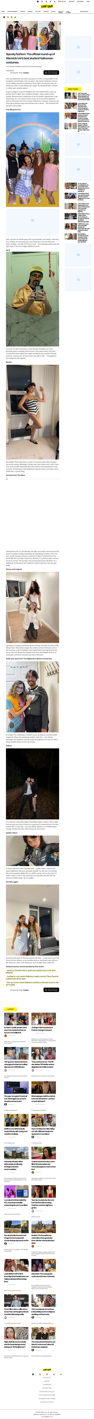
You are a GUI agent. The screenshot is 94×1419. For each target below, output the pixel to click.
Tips (88, 1)
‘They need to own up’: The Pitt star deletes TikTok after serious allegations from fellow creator (42, 1064)
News (3, 11)
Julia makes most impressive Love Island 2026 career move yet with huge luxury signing (84, 207)
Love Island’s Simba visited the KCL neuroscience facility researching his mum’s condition (15, 1202)
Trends (22, 11)
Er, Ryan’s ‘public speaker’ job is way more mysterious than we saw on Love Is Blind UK (15, 1030)
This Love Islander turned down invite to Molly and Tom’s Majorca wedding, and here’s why (43, 1311)
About (47, 1381)
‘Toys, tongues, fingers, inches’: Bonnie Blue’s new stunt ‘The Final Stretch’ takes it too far (84, 127)
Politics (38, 11)
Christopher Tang (16, 73)
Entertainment (13, 11)
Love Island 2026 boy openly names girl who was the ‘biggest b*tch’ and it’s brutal (84, 197)
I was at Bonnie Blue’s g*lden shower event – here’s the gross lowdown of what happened (83, 107)
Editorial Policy (47, 1391)
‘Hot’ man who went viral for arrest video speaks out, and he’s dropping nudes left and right (84, 96)
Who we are (62, 1)
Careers (47, 1385)
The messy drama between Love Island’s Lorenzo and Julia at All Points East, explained (43, 1344)
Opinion (46, 11)
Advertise (80, 1)
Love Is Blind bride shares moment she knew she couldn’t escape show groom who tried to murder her (84, 117)
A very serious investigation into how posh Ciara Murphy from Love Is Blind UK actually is (83, 187)
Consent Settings (47, 1398)
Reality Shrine (60, 12)
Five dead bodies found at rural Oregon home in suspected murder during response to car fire (16, 1237)
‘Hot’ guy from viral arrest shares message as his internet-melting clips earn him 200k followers (15, 1064)
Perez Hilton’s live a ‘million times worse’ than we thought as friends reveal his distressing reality (16, 1311)
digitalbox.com (48, 1416)
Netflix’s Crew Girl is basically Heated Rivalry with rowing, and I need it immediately (15, 1131)
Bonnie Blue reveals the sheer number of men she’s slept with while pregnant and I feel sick (83, 238)
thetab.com (43, 1412)
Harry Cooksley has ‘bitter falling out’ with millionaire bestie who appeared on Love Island (42, 1131)
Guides (53, 11)
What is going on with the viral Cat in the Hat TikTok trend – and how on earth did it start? (43, 1098)
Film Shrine (68, 12)
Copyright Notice (47, 1395)
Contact (71, 1)
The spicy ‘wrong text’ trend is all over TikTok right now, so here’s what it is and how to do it (15, 1098)
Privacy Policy (47, 1402)
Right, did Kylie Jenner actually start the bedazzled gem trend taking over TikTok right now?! (15, 1344)
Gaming (30, 11)
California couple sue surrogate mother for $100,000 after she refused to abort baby (84, 228)
